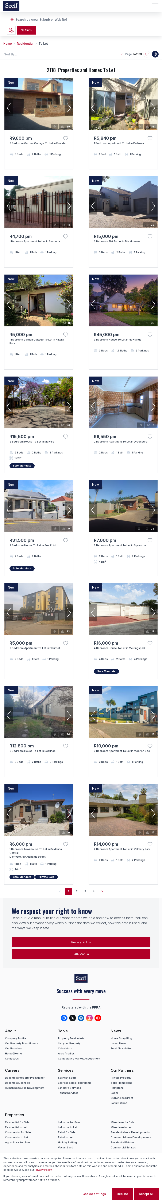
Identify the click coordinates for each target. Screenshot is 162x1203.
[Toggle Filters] (11, 30)
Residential (25, 43)
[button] (8, 107)
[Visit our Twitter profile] (72, 1018)
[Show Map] (155, 54)
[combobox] (38, 19)
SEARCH (26, 30)
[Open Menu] (155, 6)
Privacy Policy (81, 942)
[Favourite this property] (65, 138)
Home (7, 43)
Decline (122, 1194)
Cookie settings (94, 1194)
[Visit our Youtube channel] (97, 1018)
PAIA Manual (81, 954)
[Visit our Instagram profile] (89, 1018)
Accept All (146, 1194)
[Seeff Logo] (11, 6)
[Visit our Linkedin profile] (81, 1018)
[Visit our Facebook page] (64, 1018)
